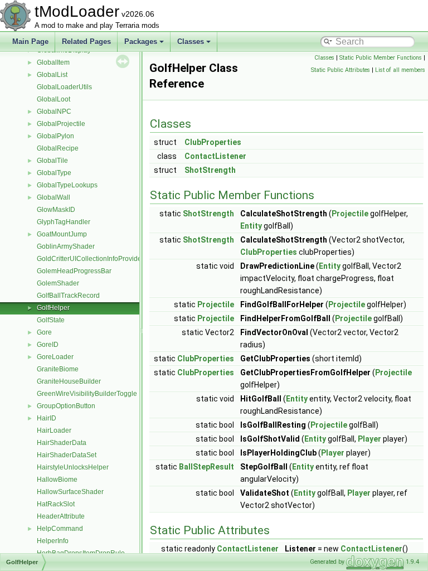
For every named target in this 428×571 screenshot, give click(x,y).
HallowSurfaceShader (70, 492)
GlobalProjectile (61, 124)
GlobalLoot (53, 99)
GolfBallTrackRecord (68, 295)
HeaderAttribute (61, 516)
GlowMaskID (56, 210)
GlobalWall (53, 197)
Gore (44, 332)
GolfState (51, 320)
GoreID (48, 345)
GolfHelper (53, 308)
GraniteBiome (58, 369)
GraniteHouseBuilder (69, 381)
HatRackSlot (56, 504)
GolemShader (58, 283)
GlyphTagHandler (63, 222)
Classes (190, 41)
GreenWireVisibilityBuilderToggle (87, 394)
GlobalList (52, 75)
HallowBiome (57, 479)
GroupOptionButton (66, 406)
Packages (140, 41)
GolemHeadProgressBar (74, 271)
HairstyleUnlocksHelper (73, 467)
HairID (46, 418)
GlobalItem (53, 62)
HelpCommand (60, 529)
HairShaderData (61, 443)
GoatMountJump (62, 234)
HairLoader (54, 430)
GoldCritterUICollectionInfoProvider (90, 259)
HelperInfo (53, 541)
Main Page (30, 41)
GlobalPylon (55, 136)
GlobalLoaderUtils (64, 87)
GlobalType (54, 173)
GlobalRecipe (58, 148)
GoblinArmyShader (66, 246)
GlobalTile (52, 160)
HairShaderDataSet (66, 455)
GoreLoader (55, 357)
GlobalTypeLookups (67, 185)
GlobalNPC (54, 111)
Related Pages (86, 41)
